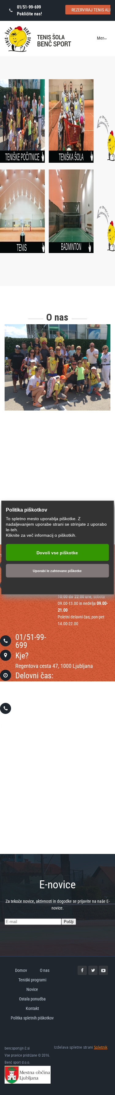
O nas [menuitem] (44, 970)
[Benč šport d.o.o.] (38, 39)
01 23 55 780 (36, 708)
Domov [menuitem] (21, 970)
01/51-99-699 (30, 641)
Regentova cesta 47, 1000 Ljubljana (54, 666)
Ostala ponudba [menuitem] (32, 998)
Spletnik (100, 1047)
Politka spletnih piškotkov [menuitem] (32, 1017)
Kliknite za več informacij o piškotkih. (41, 535)
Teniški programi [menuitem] (32, 979)
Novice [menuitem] (32, 989)
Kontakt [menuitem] (32, 1008)
